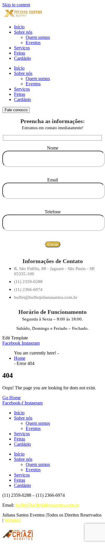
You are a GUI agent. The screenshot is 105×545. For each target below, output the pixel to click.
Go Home (11, 397)
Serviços (22, 47)
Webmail (12, 520)
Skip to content (16, 4)
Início (19, 26)
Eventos (33, 42)
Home (19, 358)
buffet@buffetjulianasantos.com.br (47, 505)
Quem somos (38, 37)
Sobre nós (23, 32)
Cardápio (22, 58)
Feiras (19, 53)
